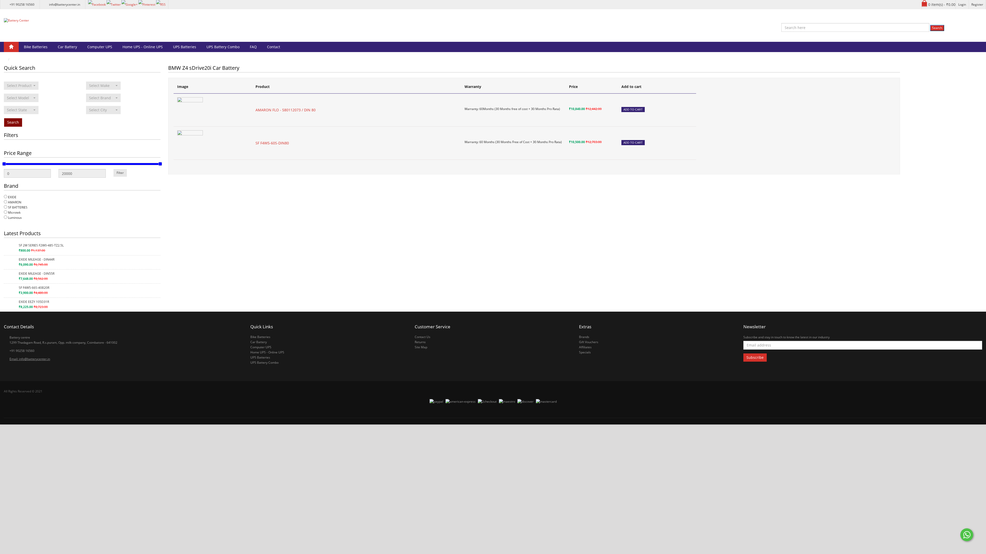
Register (977, 4)
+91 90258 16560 (22, 4)
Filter (120, 173)
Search (937, 28)
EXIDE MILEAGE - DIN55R (36, 273)
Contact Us (422, 337)
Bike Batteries (36, 46)
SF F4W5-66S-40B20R (34, 287)
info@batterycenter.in (64, 4)
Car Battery (67, 46)
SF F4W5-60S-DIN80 (272, 143)
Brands (584, 337)
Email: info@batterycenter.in (30, 359)
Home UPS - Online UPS (142, 46)
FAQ (253, 46)
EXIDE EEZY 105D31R (34, 302)
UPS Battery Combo (223, 46)
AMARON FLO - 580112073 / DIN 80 (285, 109)
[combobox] (21, 86)
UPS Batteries (184, 46)
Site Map (421, 347)
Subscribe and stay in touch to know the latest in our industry (786, 337)
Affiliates (585, 347)
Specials (585, 352)
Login (962, 4)
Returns (420, 342)
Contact (273, 46)
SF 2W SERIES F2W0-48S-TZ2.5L (41, 245)
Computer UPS (99, 46)
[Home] (11, 47)
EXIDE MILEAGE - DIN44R (36, 259)
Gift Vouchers (588, 342)
